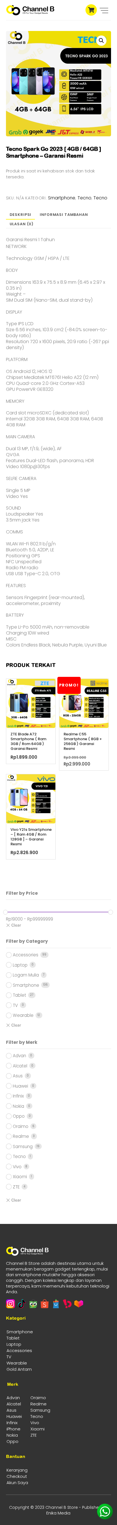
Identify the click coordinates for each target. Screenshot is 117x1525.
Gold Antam (19, 1369)
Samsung (23, 1147)
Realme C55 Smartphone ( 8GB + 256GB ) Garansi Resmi (83, 741)
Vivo (17, 1167)
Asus (18, 1076)
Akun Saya (17, 1483)
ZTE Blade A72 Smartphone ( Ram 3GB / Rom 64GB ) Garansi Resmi (28, 741)
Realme (21, 1136)
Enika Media (58, 1513)
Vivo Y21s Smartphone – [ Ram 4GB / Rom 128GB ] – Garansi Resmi (31, 837)
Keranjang (17, 1470)
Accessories (25, 955)
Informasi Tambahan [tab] (64, 214)
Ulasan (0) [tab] (22, 224)
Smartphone (61, 198)
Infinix (18, 1096)
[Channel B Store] (30, 13)
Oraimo (20, 1126)
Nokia (18, 1106)
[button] (101, 41)
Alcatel (20, 1066)
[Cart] (89, 8)
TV (15, 1005)
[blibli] (55, 1304)
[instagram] (10, 1304)
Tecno (84, 198)
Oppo (19, 1116)
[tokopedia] (33, 1304)
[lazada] (78, 1304)
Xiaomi (20, 1177)
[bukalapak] (67, 1304)
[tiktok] (21, 1304)
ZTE (16, 1187)
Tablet (19, 995)
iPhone (13, 1429)
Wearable (23, 1015)
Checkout (17, 1476)
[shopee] (44, 1304)
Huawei (20, 1086)
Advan (19, 1056)
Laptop (20, 965)
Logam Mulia (26, 975)
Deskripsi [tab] (21, 214)
